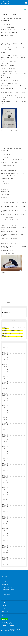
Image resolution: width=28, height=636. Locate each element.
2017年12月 (4, 477)
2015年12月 (4, 523)
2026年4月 (4, 354)
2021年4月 (4, 453)
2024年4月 (4, 407)
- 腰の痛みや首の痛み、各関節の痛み (8, 589)
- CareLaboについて (5, 579)
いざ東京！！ (5, 21)
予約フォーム (5, 608)
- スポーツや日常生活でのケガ (6, 587)
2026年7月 (4, 347)
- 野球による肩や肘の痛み (6, 594)
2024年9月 (4, 395)
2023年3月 (4, 439)
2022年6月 (4, 446)
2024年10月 (4, 393)
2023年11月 (4, 419)
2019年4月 (4, 465)
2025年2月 (4, 383)
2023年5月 (4, 434)
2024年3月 (4, 410)
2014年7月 (4, 564)
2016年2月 (4, 518)
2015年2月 (4, 547)
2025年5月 (4, 376)
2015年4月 (4, 542)
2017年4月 (4, 489)
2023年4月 (4, 436)
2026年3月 (4, 357)
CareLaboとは (5, 576)
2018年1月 (4, 475)
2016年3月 (4, 516)
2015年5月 (4, 540)
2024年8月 (4, 398)
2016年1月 (4, 521)
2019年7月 (4, 460)
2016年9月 (4, 504)
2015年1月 (4, 550)
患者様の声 (6, 314)
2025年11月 (4, 366)
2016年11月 (4, 501)
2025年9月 (4, 369)
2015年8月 (4, 533)
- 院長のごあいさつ (4, 581)
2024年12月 (4, 388)
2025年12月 (4, 364)
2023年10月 (4, 422)
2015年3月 (4, 545)
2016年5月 (4, 511)
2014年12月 (4, 552)
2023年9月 (4, 424)
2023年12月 (4, 417)
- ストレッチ (3, 596)
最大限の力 (4, 151)
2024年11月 (4, 390)
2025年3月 (4, 381)
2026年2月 (4, 359)
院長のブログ (5, 611)
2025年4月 (4, 378)
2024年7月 (4, 400)
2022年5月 (4, 448)
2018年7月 (4, 470)
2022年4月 (4, 451)
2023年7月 (4, 429)
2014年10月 (4, 557)
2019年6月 (4, 463)
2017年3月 (4, 492)
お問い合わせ (5, 605)
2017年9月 (4, 482)
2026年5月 (4, 352)
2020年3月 (4, 458)
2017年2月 (4, 494)
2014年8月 (4, 562)
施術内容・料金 (5, 584)
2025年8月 (4, 371)
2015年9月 (4, 530)
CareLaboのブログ (17, 18)
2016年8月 (4, 506)
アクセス (4, 602)
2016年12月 (4, 499)
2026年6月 (4, 349)
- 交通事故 (3, 599)
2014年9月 (4, 559)
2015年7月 (4, 535)
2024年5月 (4, 405)
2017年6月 (4, 487)
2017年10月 (4, 480)
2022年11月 (4, 441)
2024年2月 (4, 412)
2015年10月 (4, 528)
